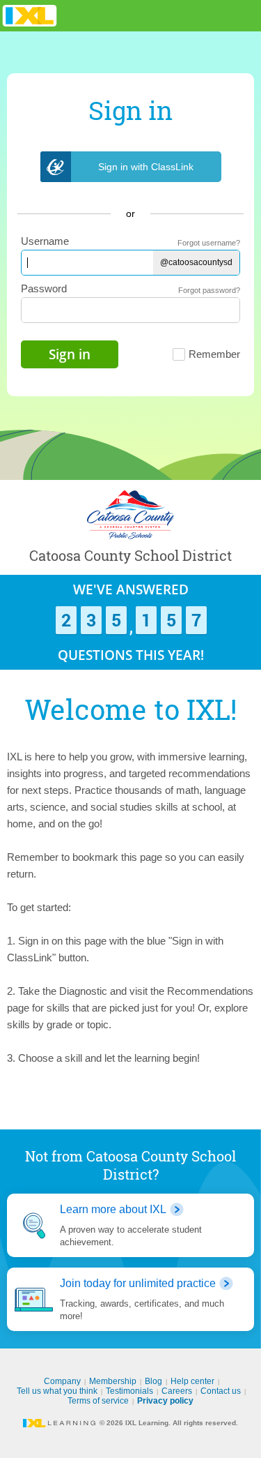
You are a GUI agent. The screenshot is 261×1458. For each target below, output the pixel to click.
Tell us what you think (57, 1391)
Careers (176, 1391)
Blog (153, 1381)
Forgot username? (208, 243)
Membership (112, 1381)
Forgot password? (209, 290)
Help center (192, 1381)
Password (44, 288)
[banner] (29, 16)
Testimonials (129, 1391)
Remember (214, 354)
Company (62, 1381)
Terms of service (98, 1401)
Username (45, 241)
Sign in (69, 354)
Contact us (220, 1391)
